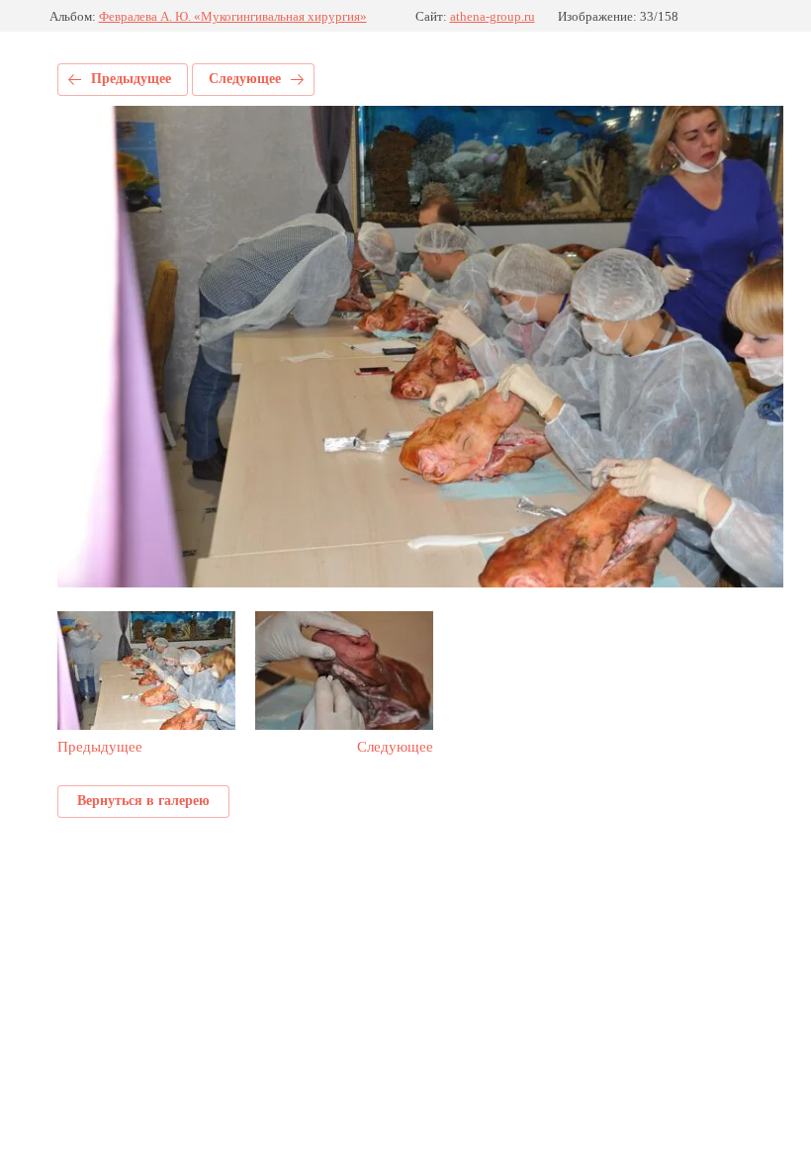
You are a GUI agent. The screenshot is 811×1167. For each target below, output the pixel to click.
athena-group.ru (492, 16)
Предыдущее (131, 78)
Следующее (245, 78)
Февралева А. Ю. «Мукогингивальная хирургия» (233, 16)
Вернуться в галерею (143, 800)
